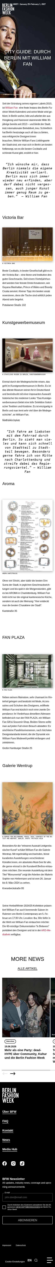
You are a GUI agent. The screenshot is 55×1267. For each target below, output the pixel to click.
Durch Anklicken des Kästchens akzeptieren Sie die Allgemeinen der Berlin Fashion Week (29, 1207)
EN (30, 1260)
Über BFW (9, 1111)
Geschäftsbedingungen (28, 1207)
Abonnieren (27, 1220)
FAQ (5, 1121)
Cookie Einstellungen (15, 1261)
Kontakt (7, 1130)
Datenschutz (21, 1245)
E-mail (7, 1193)
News (6, 1139)
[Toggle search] (36, 1260)
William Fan (11, 107)
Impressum (6, 1245)
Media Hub (9, 1149)
